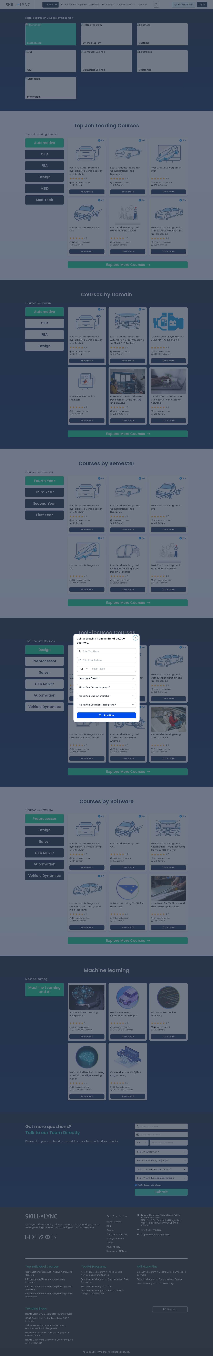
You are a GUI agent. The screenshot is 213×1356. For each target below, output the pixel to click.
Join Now (108, 715)
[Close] (135, 637)
